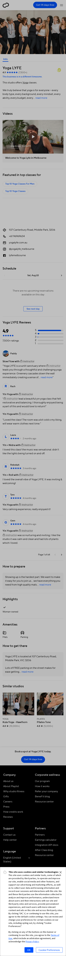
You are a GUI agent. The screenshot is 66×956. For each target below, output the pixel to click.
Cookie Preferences (49, 950)
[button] (60, 872)
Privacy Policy (32, 941)
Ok (29, 950)
